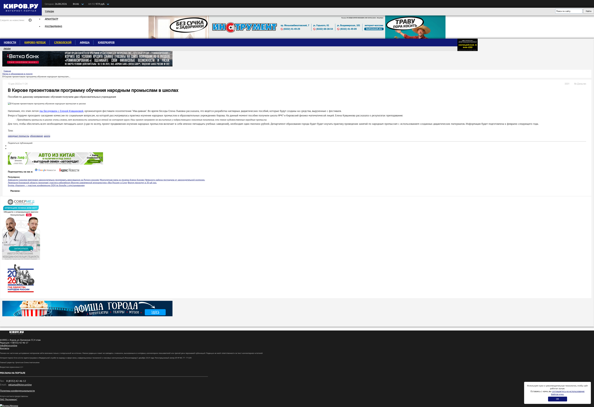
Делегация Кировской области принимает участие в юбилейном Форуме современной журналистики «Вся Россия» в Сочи (67, 182)
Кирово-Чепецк (35, 42)
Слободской (62, 42)
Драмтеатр (51, 18)
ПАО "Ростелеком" (8, 399)
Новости (10, 42)
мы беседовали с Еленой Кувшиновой (61, 111)
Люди (7, 48)
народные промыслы (18, 135)
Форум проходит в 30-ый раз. (142, 182)
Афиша (85, 42)
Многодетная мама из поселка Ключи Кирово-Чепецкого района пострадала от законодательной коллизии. (152, 179)
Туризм (49, 11)
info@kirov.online (8, 345)
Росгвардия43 (53, 26)
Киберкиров (106, 42)
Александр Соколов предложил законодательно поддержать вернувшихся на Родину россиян (53, 179)
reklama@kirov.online (20, 384)
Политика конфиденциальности (17, 390)
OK (557, 399)
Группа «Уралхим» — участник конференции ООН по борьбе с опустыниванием (46, 185)
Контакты (4, 348)
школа (47, 135)
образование (36, 135)
